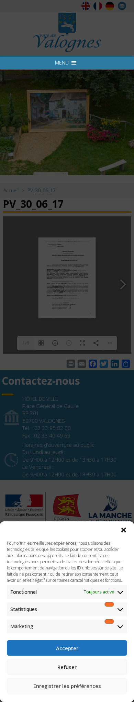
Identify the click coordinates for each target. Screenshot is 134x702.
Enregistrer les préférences (67, 685)
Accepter (67, 648)
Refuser (67, 667)
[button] (123, 529)
